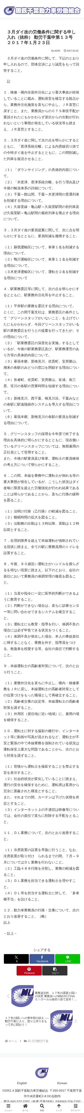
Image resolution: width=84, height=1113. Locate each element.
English (22, 1083)
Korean (62, 1083)
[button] (54, 970)
